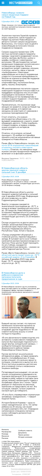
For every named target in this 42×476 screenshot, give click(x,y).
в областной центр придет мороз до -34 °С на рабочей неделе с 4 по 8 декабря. (21, 255)
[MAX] (23, 22)
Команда (5, 434)
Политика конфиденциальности (21, 469)
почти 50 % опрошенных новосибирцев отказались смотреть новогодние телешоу (20, 147)
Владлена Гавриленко (10, 158)
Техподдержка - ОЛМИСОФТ (21, 474)
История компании (25, 437)
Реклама (5, 438)
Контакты (5, 429)
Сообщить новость (25, 431)
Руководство (6, 432)
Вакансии (5, 436)
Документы (22, 433)
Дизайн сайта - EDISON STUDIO (21, 472)
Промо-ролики (23, 435)
